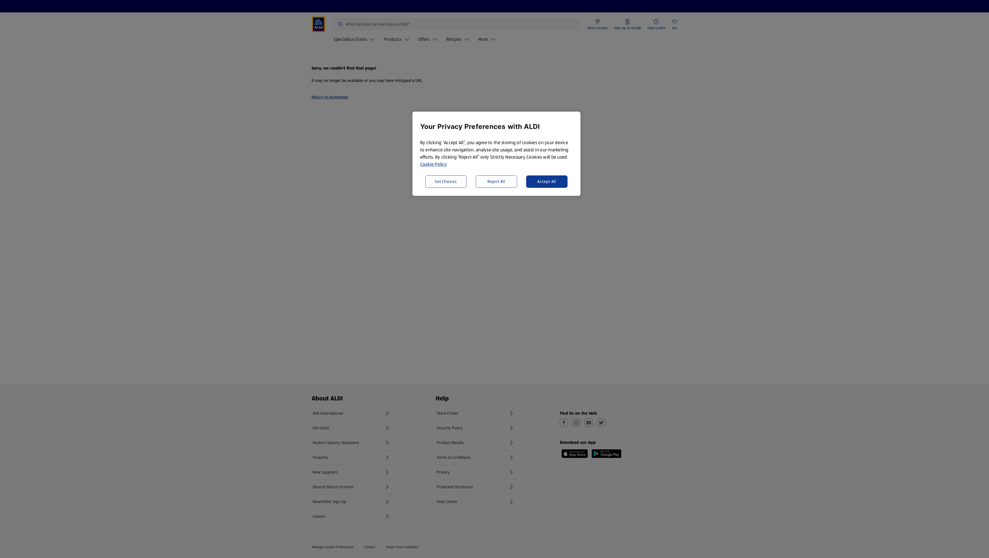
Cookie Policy (433, 164)
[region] (496, 154)
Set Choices (446, 181)
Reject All (496, 181)
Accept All (546, 181)
